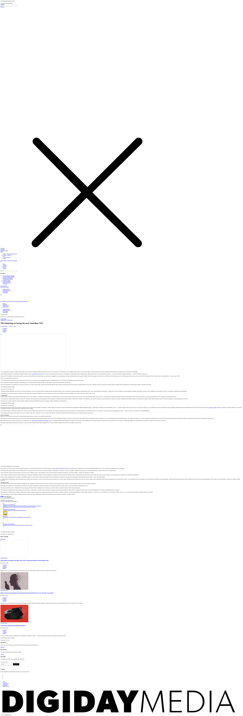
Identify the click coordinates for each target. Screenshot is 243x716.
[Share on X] (3, 496)
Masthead (5, 685)
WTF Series (5, 291)
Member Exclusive (4, 590)
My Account (3, 287)
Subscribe (2, 250)
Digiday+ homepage (7, 255)
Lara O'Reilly (4, 326)
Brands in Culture (6, 280)
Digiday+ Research (7, 290)
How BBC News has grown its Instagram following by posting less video (17, 525)
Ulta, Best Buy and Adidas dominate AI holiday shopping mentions (14, 301)
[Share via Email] (5, 496)
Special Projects (6, 289)
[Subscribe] (3, 249)
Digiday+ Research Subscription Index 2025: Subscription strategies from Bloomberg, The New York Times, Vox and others (27, 592)
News (2, 260)
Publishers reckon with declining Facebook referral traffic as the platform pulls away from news (22, 505)
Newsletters (5, 292)
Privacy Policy (6, 683)
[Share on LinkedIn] (1, 496)
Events (12, 260)
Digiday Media (6, 686)
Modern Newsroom (7, 282)
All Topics (5, 283)
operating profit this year (37, 373)
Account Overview (7, 257)
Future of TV (5, 306)
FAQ (4, 256)
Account (2, 654)
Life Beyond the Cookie (8, 279)
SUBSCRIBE (3, 318)
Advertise (5, 682)
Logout (4, 258)
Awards (15, 260)
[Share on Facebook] (2, 496)
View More (3, 539)
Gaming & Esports (7, 281)
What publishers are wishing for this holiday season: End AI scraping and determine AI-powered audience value (25, 560)
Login (6, 250)
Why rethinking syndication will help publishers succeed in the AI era (17, 517)
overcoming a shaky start (213, 407)
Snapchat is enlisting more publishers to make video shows (14, 510)
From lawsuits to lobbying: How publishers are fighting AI (13, 625)
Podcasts (9, 260)
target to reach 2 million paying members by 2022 (42, 420)
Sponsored (5, 516)
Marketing (5, 304)
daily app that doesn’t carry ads (62, 468)
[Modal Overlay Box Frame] (10, 664)
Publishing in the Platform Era (7, 320)
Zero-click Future (4, 557)
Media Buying (6, 305)
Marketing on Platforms (7, 278)
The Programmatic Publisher (8, 275)
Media (4, 303)
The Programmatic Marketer (8, 277)
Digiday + (5, 260)
